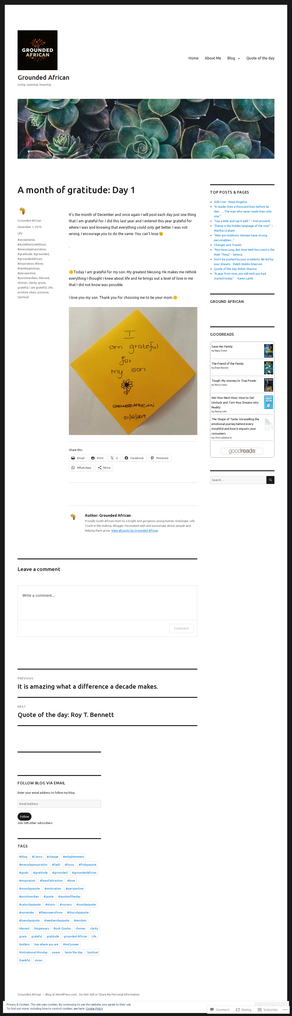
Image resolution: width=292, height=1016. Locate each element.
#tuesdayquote (29, 920)
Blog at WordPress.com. (61, 994)
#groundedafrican (30, 258)
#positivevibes (27, 277)
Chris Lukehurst (223, 437)
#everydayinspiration (32, 249)
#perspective (26, 273)
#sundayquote (86, 904)
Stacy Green (221, 350)
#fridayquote (87, 864)
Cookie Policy (94, 1008)
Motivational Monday (33, 952)
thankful (24, 960)
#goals (24, 872)
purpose (43, 292)
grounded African (75, 936)
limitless (24, 944)
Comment (181, 628)
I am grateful (38, 287)
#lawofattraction (51, 880)
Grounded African (43, 77)
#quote (49, 896)
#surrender (26, 912)
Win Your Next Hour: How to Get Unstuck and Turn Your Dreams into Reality (234, 402)
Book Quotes (62, 928)
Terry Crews (221, 385)
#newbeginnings (29, 268)
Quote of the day (260, 58)
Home (193, 58)
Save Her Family (221, 346)
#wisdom (80, 920)
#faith (56, 864)
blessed (44, 277)
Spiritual (23, 297)
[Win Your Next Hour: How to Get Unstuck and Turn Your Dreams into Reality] (268, 402)
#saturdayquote (30, 904)
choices (22, 282)
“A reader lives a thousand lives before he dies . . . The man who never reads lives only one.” (242, 211)
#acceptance (26, 239)
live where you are (46, 944)
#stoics (50, 904)
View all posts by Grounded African (134, 530)
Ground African (227, 301)
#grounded (41, 254)
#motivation (52, 888)
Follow (24, 816)
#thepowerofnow (51, 912)
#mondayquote (29, 888)
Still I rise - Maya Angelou (230, 201)
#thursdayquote (78, 912)
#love (39, 263)
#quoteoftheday (69, 896)
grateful (23, 287)
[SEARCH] (270, 480)
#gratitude (25, 254)
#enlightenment (73, 856)
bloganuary (41, 928)
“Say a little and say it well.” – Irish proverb (242, 221)
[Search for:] (238, 479)
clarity (33, 282)
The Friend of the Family (227, 363)
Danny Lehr (221, 411)
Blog (231, 58)
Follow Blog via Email (41, 783)
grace (42, 282)
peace (56, 952)
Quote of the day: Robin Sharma (235, 268)
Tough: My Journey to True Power (233, 380)
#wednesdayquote (56, 920)
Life (20, 233)
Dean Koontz (221, 367)
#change (52, 856)
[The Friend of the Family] (268, 367)
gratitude (53, 936)
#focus (69, 864)
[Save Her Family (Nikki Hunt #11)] (268, 350)
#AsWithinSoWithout (32, 244)
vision (38, 960)
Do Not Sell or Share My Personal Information (109, 994)
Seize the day (73, 952)
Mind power (71, 944)
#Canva (37, 856)
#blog (23, 856)
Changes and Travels (228, 244)
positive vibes (27, 292)
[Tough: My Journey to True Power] (268, 384)
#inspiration (26, 263)
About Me (213, 58)
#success (66, 904)
